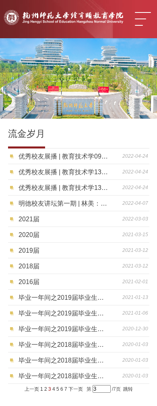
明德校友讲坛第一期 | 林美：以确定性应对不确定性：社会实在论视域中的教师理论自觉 (64, 203)
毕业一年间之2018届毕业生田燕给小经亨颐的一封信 (64, 376)
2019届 (29, 250)
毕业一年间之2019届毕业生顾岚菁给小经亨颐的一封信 (64, 297)
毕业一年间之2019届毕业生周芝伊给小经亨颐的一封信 (64, 313)
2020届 (29, 234)
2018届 (29, 266)
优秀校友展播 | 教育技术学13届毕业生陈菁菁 (64, 172)
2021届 (29, 219)
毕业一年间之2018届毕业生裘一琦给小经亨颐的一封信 (64, 344)
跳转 (128, 389)
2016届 (29, 281)
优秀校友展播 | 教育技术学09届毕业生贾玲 (64, 156)
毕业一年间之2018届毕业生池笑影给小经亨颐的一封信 (64, 360)
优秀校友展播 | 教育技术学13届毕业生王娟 (64, 187)
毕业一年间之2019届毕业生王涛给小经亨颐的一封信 (64, 329)
